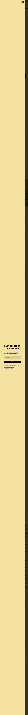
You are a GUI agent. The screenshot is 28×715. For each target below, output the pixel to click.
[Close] (22, 2)
